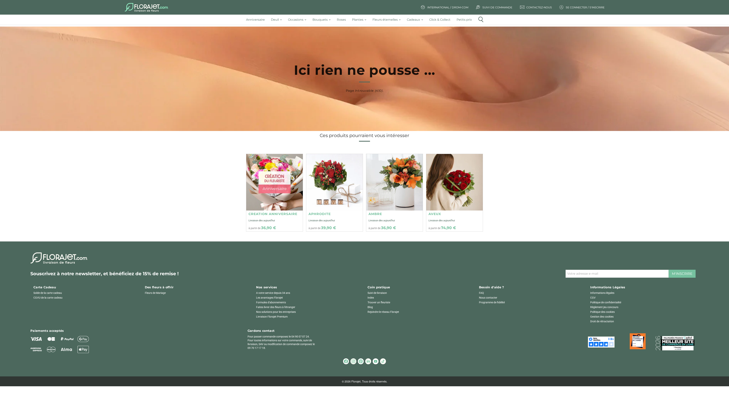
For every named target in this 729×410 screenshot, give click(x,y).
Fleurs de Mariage (155, 292)
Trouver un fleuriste (379, 302)
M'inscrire (682, 274)
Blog (370, 307)
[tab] (257, 20)
